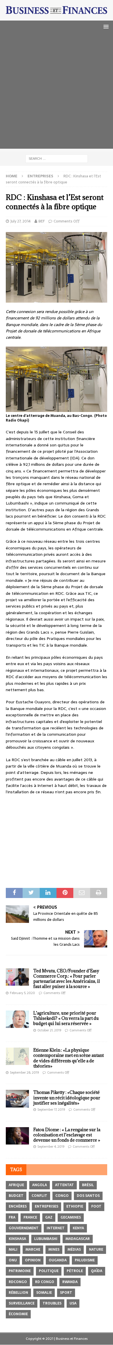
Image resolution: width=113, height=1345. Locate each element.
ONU (13, 1260)
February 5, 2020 (22, 993)
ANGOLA (39, 1185)
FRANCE (30, 1217)
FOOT (96, 1206)
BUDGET (16, 1196)
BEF (42, 221)
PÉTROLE (75, 1271)
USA (73, 1303)
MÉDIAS (74, 1249)
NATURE (96, 1249)
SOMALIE (44, 1293)
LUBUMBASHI (45, 1239)
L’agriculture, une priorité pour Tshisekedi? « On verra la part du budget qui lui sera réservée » (66, 1018)
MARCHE (32, 1249)
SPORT (66, 1293)
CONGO (62, 1196)
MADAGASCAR (77, 1239)
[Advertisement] (56, 92)
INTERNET (56, 1228)
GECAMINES (71, 1217)
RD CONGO (44, 1282)
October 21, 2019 (49, 1030)
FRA (12, 1217)
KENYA (78, 1228)
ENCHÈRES (18, 1206)
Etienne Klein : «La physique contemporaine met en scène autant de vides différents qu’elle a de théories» (68, 1058)
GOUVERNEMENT (24, 1228)
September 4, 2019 (50, 1146)
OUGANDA (58, 1260)
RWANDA (70, 1282)
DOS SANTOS (88, 1196)
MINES (53, 1249)
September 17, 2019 (51, 1109)
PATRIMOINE (20, 1271)
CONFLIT (39, 1196)
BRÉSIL (88, 1185)
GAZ (48, 1217)
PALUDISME (85, 1260)
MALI (13, 1249)
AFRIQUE (16, 1185)
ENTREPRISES (46, 1206)
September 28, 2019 (24, 1072)
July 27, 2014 (20, 221)
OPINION (33, 1260)
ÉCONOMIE (18, 1314)
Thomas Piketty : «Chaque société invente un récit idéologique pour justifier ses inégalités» (66, 1097)
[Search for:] (56, 158)
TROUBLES (52, 1303)
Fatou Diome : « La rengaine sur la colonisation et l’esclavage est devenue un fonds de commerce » (66, 1135)
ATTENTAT (64, 1185)
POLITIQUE (49, 1271)
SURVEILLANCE (21, 1303)
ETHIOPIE (74, 1206)
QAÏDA (96, 1271)
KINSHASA (17, 1239)
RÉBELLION (18, 1293)
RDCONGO (18, 1282)
